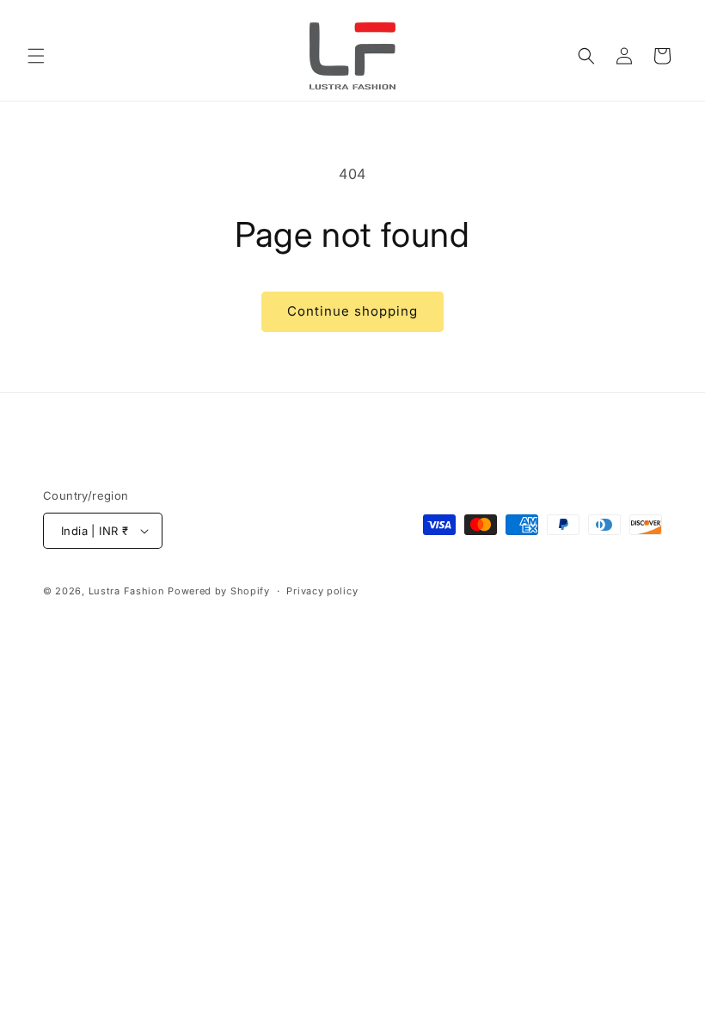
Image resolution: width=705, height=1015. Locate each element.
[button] (36, 56)
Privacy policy (322, 591)
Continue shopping (352, 311)
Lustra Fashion (127, 591)
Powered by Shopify (219, 591)
